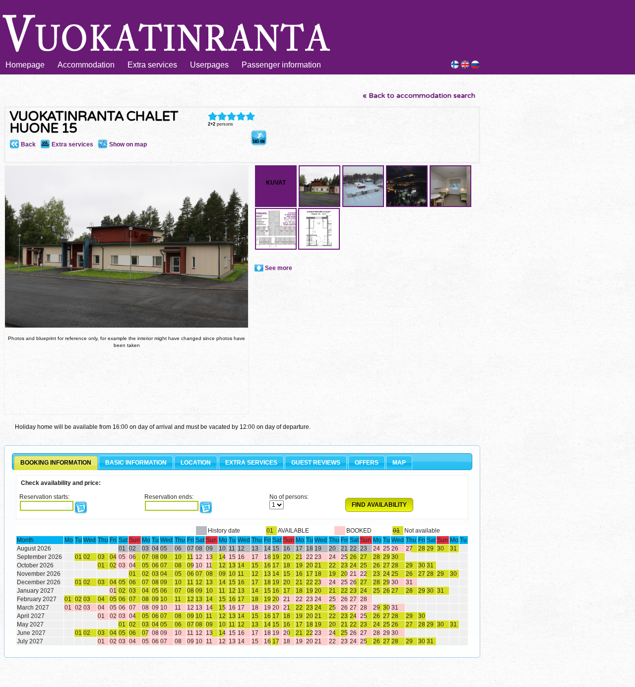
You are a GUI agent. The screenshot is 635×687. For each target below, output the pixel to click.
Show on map (127, 144)
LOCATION (196, 462)
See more (278, 268)
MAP (399, 462)
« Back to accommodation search (419, 95)
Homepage (25, 65)
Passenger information (281, 65)
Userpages (209, 65)
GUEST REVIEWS (315, 462)
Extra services (152, 65)
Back (27, 144)
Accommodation (86, 65)
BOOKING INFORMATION (55, 462)
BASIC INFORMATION (136, 462)
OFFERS (367, 462)
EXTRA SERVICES (251, 462)
